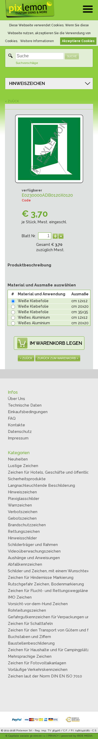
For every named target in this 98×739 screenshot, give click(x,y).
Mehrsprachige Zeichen (29, 656)
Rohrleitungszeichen (27, 610)
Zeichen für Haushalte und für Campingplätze (50, 649)
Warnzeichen (20, 505)
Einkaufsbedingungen (28, 411)
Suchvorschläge (27, 63)
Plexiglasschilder (23, 498)
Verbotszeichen (22, 511)
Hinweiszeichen (22, 492)
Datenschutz (20, 431)
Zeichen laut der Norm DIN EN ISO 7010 (45, 676)
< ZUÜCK (12, 101)
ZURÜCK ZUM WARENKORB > (57, 358)
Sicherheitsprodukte (27, 479)
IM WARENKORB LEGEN (56, 343)
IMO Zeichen (20, 597)
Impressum (18, 438)
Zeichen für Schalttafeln (30, 623)
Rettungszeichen (24, 531)
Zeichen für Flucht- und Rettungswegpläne (48, 590)
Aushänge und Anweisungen (34, 557)
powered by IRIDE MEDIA (77, 735)
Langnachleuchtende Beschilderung (41, 485)
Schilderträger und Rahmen (33, 544)
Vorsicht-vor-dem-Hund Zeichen (38, 603)
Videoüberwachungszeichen (34, 551)
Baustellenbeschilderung (31, 643)
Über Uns (16, 398)
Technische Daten (25, 405)
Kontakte (16, 425)
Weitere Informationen (37, 41)
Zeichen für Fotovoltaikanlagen (37, 663)
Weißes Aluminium (34, 317)
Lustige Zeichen (23, 465)
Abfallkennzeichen (25, 564)
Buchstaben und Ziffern (29, 636)
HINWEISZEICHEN (27, 83)
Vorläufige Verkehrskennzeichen (37, 669)
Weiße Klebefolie (33, 301)
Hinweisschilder (22, 538)
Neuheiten (18, 459)
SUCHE (72, 56)
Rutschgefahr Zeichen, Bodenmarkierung (46, 584)
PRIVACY (53, 735)
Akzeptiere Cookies (78, 41)
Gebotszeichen (22, 518)
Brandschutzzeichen (27, 525)
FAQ (12, 418)
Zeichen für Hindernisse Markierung (40, 577)
